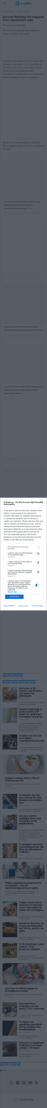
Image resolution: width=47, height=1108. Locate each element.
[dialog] (23, 554)
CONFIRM (14, 597)
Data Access (23, 606)
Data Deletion (9, 606)
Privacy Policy (37, 606)
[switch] (37, 553)
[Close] (42, 502)
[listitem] (23, 548)
